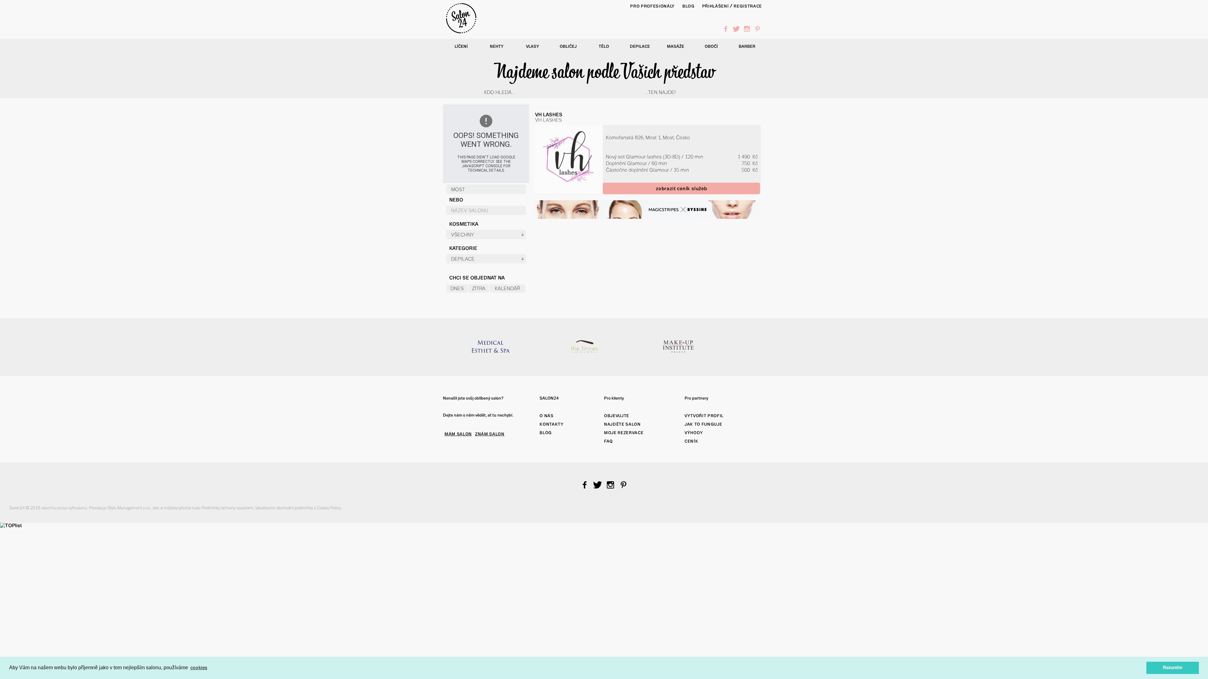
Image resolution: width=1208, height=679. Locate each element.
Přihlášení (715, 6)
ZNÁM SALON (490, 434)
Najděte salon (622, 424)
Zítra (478, 288)
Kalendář (507, 288)
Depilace (640, 46)
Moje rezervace (623, 432)
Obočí (711, 46)
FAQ (608, 441)
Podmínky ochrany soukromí (227, 507)
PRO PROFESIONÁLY (652, 6)
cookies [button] (198, 667)
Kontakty (551, 424)
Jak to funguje (703, 424)
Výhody (694, 432)
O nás (546, 415)
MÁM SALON (458, 434)
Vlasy (532, 46)
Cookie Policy (329, 507)
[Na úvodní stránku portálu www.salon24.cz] (461, 31)
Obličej (568, 46)
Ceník (691, 441)
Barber (747, 46)
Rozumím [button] (1172, 667)
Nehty (497, 46)
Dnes (457, 288)
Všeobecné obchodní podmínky (284, 507)
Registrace (748, 6)
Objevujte (616, 415)
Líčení (461, 46)
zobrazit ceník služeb (681, 188)
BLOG (688, 6)
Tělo (604, 46)
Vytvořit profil (704, 415)
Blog (546, 432)
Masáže (675, 46)
